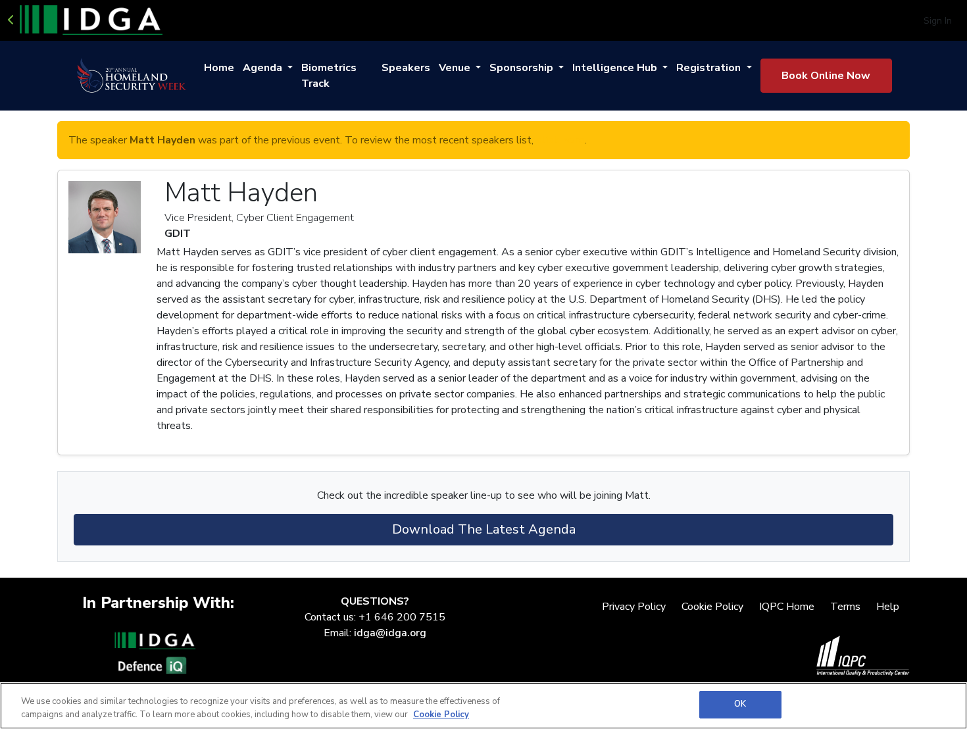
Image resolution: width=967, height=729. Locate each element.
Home (219, 68)
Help (887, 606)
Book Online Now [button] (825, 75)
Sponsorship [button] (522, 68)
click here (560, 140)
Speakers (406, 68)
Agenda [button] (264, 68)
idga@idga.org (390, 633)
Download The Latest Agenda (484, 529)
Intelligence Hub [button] (616, 68)
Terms (845, 606)
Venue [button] (456, 68)
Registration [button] (709, 68)
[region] (483, 705)
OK (740, 704)
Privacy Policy (634, 606)
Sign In (938, 20)
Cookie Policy (712, 606)
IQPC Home (786, 606)
